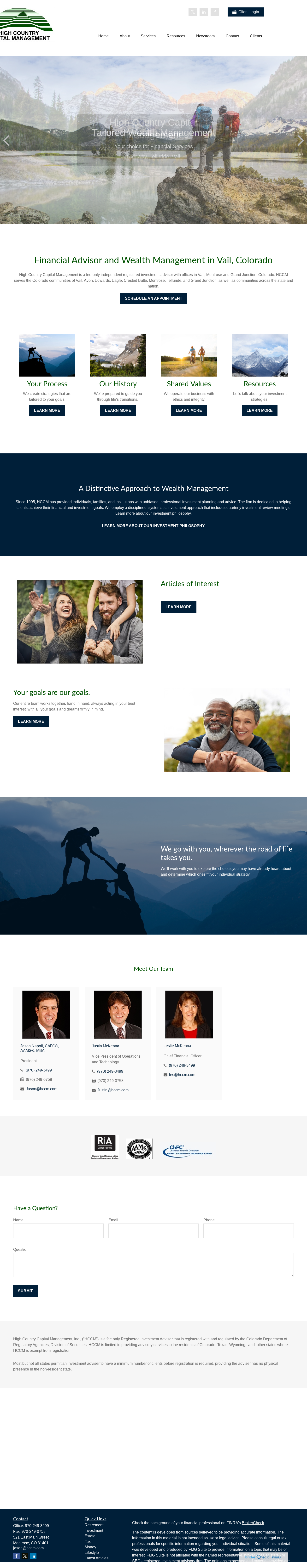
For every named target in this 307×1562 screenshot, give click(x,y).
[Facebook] (215, 12)
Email (113, 1220)
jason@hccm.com (28, 1548)
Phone (209, 1220)
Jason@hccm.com (41, 1089)
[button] (103, 36)
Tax (88, 1541)
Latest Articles (96, 1558)
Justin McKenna (105, 1046)
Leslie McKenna (177, 1046)
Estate (90, 1536)
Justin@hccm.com (113, 1090)
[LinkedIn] (204, 12)
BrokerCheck (253, 1523)
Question (21, 1249)
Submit (25, 1291)
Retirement (94, 1525)
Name (18, 1220)
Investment (94, 1530)
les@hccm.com (182, 1075)
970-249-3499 (37, 1526)
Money (90, 1547)
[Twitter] (193, 12)
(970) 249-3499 (39, 1070)
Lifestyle (92, 1553)
